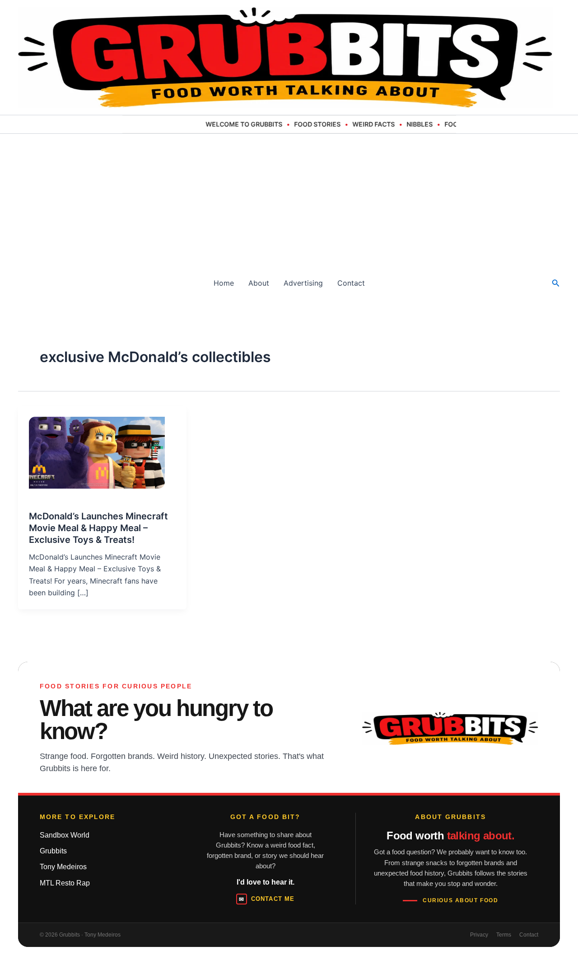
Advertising (303, 282)
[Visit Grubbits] (450, 728)
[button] (556, 283)
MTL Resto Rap (65, 883)
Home (224, 282)
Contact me (266, 899)
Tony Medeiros (63, 867)
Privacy (479, 935)
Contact (351, 282)
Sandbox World (64, 835)
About (258, 282)
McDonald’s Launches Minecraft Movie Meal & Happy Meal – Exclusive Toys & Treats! (98, 528)
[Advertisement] (289, 201)
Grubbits (53, 851)
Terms (503, 935)
